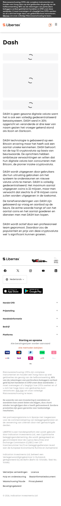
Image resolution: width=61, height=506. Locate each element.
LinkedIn (56, 272)
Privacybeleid (36, 481)
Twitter (18, 272)
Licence (35, 472)
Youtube (44, 272)
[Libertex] (12, 25)
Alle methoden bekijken (30, 348)
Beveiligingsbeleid (12, 486)
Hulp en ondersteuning (14, 477)
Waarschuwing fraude (14, 481)
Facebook (5, 272)
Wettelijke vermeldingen (15, 472)
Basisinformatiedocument (42, 477)
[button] (56, 25)
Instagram (31, 272)
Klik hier (6, 16)
